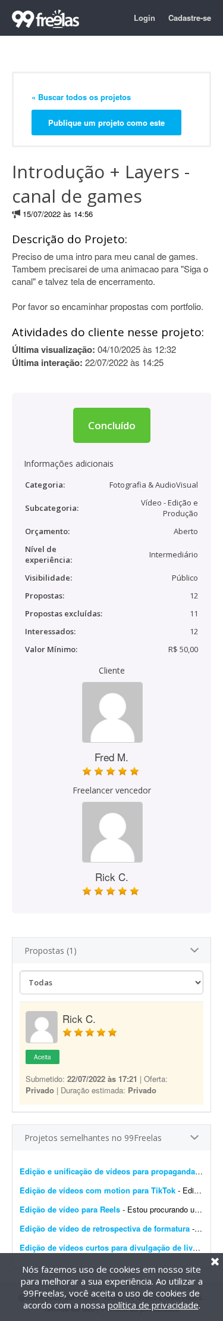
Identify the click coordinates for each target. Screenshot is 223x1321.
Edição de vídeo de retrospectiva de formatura (105, 1228)
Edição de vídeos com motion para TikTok (97, 1190)
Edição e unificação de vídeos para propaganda (107, 1171)
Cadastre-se (189, 17)
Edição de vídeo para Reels (70, 1209)
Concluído (112, 425)
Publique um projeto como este (106, 122)
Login (144, 17)
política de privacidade (153, 1305)
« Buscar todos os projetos (81, 97)
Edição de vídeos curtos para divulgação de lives (110, 1247)
